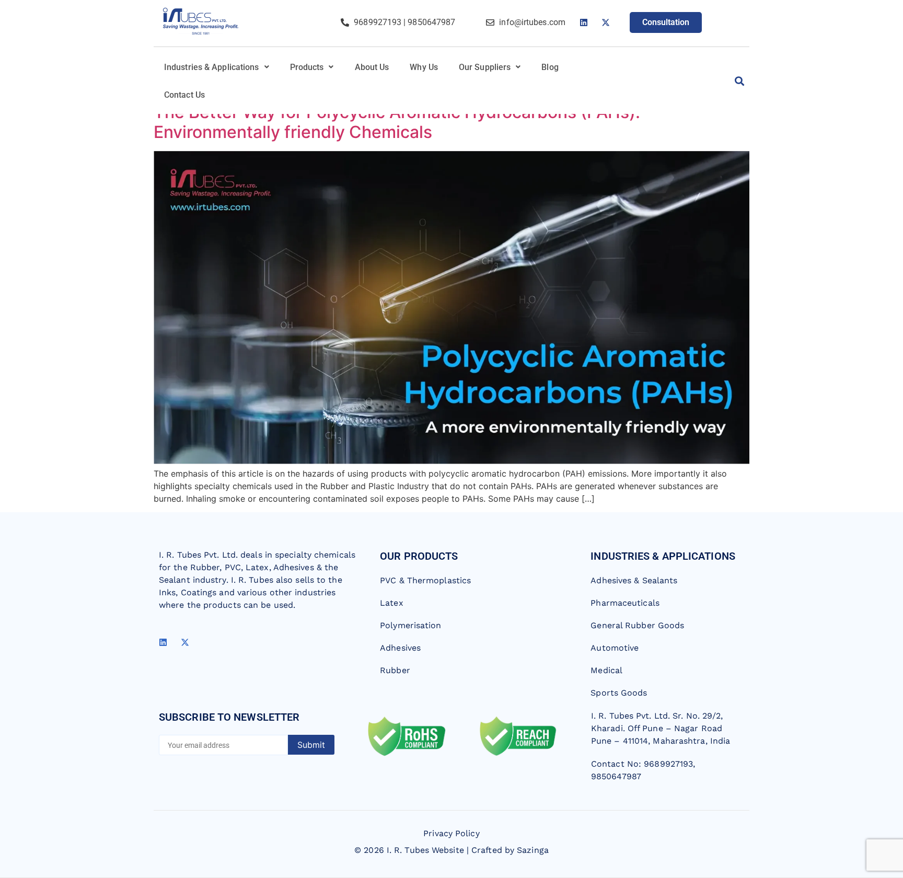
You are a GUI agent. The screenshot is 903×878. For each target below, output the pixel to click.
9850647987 (431, 22)
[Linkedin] (583, 22)
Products (307, 67)
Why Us (424, 67)
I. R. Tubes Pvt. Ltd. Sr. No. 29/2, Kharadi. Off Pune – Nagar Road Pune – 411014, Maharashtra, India (660, 728)
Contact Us (184, 95)
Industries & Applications (211, 67)
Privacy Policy (451, 833)
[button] (217, 67)
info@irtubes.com (532, 22)
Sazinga (533, 850)
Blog (549, 67)
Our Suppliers (485, 67)
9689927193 (377, 22)
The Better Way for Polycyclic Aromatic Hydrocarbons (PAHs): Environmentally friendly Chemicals (397, 122)
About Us (372, 67)
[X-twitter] (605, 22)
